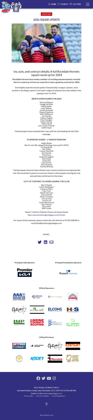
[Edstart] (72, 347)
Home (53, 4)
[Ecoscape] (37, 310)
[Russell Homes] (68, 273)
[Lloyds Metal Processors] (19, 323)
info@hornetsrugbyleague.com (49, 393)
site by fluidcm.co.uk (46, 415)
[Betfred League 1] (19, 347)
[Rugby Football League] (72, 359)
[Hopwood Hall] (19, 359)
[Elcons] (54, 310)
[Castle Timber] (72, 298)
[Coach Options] (19, 310)
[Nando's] (54, 359)
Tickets (64, 4)
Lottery (77, 4)
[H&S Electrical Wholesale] (72, 310)
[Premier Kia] (24, 273)
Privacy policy (28, 396)
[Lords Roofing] (37, 323)
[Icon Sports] (37, 359)
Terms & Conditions (42, 396)
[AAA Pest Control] (19, 298)
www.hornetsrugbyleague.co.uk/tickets (48, 215)
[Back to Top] (46, 405)
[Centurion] (37, 347)
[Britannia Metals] (37, 298)
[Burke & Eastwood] (54, 298)
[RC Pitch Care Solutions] (72, 323)
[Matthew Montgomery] (54, 323)
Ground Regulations (58, 396)
